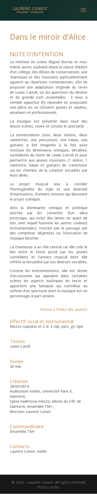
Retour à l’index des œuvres (63, 309)
